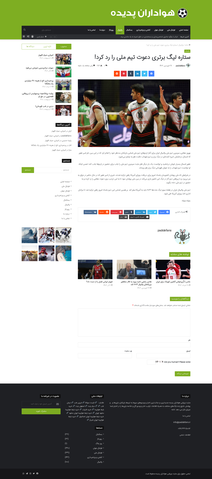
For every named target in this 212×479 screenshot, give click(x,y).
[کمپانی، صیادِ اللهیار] (63, 59)
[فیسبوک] (151, 74)
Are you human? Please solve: (176, 362)
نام (189, 340)
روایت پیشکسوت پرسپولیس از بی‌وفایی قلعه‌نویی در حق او (37, 95)
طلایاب (101, 402)
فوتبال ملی (171, 30)
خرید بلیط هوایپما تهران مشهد (80, 413)
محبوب (64, 46)
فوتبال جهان (158, 30)
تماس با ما (91, 30)
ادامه (173, 409)
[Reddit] (117, 74)
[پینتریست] (124, 74)
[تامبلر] (131, 74)
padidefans (180, 65)
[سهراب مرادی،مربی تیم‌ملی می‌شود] (63, 72)
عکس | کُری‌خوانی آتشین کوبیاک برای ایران (173, 282)
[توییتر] (144, 74)
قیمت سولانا (89, 402)
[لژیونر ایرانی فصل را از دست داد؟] (95, 269)
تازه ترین (47, 46)
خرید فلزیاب (86, 409)
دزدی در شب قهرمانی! (44, 106)
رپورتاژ (111, 30)
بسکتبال (129, 30)
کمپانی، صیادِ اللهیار (45, 55)
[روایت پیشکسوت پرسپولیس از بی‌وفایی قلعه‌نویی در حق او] (63, 97)
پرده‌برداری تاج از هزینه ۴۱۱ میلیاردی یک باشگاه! (39, 82)
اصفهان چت (80, 406)
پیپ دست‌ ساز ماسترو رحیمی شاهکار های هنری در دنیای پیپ (154, 36)
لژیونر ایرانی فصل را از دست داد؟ (99, 282)
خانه (187, 45)
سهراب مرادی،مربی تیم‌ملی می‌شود (39, 68)
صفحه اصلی (183, 30)
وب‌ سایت (128, 351)
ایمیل (188, 351)
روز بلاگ (99, 443)
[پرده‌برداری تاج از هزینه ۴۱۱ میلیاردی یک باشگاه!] (63, 84)
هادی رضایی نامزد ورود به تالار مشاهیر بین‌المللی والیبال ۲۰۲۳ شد (136, 283)
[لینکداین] (137, 74)
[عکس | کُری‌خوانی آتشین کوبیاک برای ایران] (173, 269)
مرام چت (91, 406)
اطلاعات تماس (185, 435)
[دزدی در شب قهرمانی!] (63, 110)
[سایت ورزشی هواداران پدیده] (150, 13)
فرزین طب (78, 402)
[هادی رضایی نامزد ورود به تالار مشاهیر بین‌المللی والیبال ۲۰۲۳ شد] (134, 269)
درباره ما (102, 30)
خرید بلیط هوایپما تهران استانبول (91, 416)
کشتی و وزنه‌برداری (143, 30)
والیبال (120, 30)
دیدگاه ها (30, 46)
